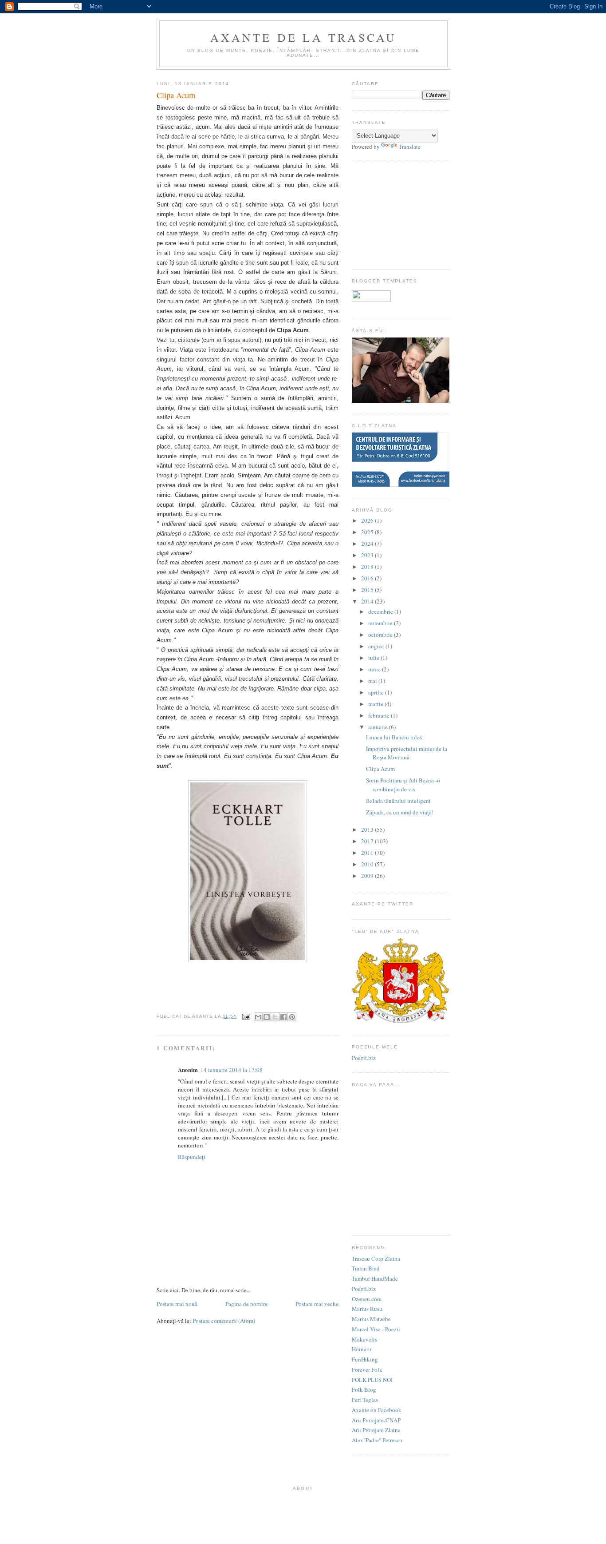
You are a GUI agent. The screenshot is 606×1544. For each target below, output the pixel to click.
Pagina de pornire (246, 1304)
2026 (367, 520)
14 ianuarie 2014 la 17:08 (232, 1070)
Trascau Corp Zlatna (376, 1258)
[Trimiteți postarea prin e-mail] (246, 1016)
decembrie (380, 611)
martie (375, 704)
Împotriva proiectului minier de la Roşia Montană (406, 753)
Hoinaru (361, 1349)
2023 (367, 555)
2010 (367, 864)
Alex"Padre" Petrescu (377, 1440)
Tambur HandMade (375, 1278)
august (376, 646)
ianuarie (378, 727)
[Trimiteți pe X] (275, 1016)
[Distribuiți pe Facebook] (283, 1016)
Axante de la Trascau (303, 37)
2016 (367, 578)
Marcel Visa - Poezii (376, 1329)
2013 (367, 830)
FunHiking (365, 1359)
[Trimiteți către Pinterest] (291, 1016)
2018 (367, 567)
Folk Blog (364, 1389)
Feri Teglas (365, 1400)
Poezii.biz (364, 1058)
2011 (367, 853)
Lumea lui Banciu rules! (395, 737)
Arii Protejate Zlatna (376, 1430)
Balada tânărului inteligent (398, 801)
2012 (367, 841)
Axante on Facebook (376, 1410)
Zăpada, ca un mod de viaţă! (399, 812)
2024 (367, 544)
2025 (367, 532)
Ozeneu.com (367, 1299)
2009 (367, 876)
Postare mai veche (316, 1304)
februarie (379, 715)
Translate (410, 147)
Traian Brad (366, 1268)
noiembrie (380, 623)
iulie (373, 658)
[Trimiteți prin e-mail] (258, 1016)
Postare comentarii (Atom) (224, 1321)
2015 (367, 590)
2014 (367, 601)
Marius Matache (371, 1319)
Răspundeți (191, 1157)
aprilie (376, 692)
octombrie (380, 635)
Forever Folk (367, 1369)
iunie (374, 669)
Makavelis (364, 1339)
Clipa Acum (380, 769)
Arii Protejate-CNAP (376, 1420)
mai (372, 681)
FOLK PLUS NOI (372, 1380)
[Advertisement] (396, 213)
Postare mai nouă (177, 1304)
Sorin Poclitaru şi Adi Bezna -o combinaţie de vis (403, 784)
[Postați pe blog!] (266, 1016)
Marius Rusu (367, 1309)
